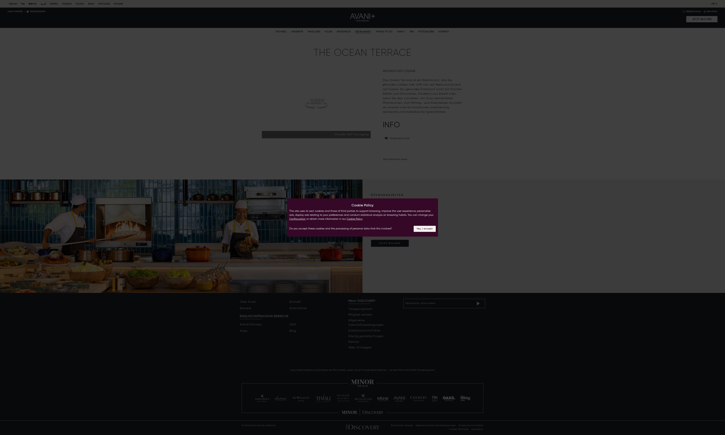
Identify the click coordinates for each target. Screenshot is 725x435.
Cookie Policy (354, 219)
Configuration (297, 219)
